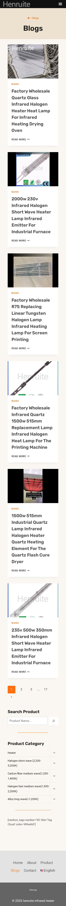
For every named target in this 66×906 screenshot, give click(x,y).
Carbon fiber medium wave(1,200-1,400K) (28, 776)
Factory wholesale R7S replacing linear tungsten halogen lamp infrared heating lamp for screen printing (31, 320)
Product (47, 863)
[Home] (28, 18)
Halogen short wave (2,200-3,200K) (24, 763)
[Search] (53, 721)
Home (18, 863)
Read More (21, 139)
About (31, 863)
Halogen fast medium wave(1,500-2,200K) (28, 789)
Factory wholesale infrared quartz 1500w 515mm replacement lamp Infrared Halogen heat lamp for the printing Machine (32, 427)
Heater (12, 752)
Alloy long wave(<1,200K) (23, 799)
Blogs (15, 84)
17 (45, 689)
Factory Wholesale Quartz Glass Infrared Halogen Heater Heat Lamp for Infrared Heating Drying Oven (31, 111)
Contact (30, 870)
